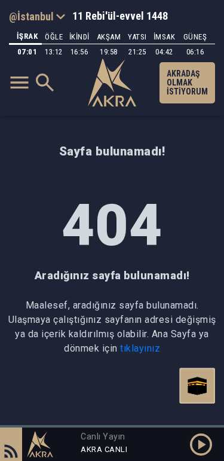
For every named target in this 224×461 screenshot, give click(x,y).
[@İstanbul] (37, 16)
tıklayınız (140, 348)
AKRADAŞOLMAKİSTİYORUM (187, 82)
